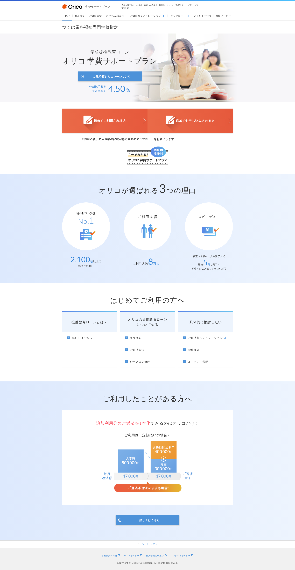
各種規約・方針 (109, 555)
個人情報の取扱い (155, 555)
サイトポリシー (131, 555)
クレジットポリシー (181, 555)
